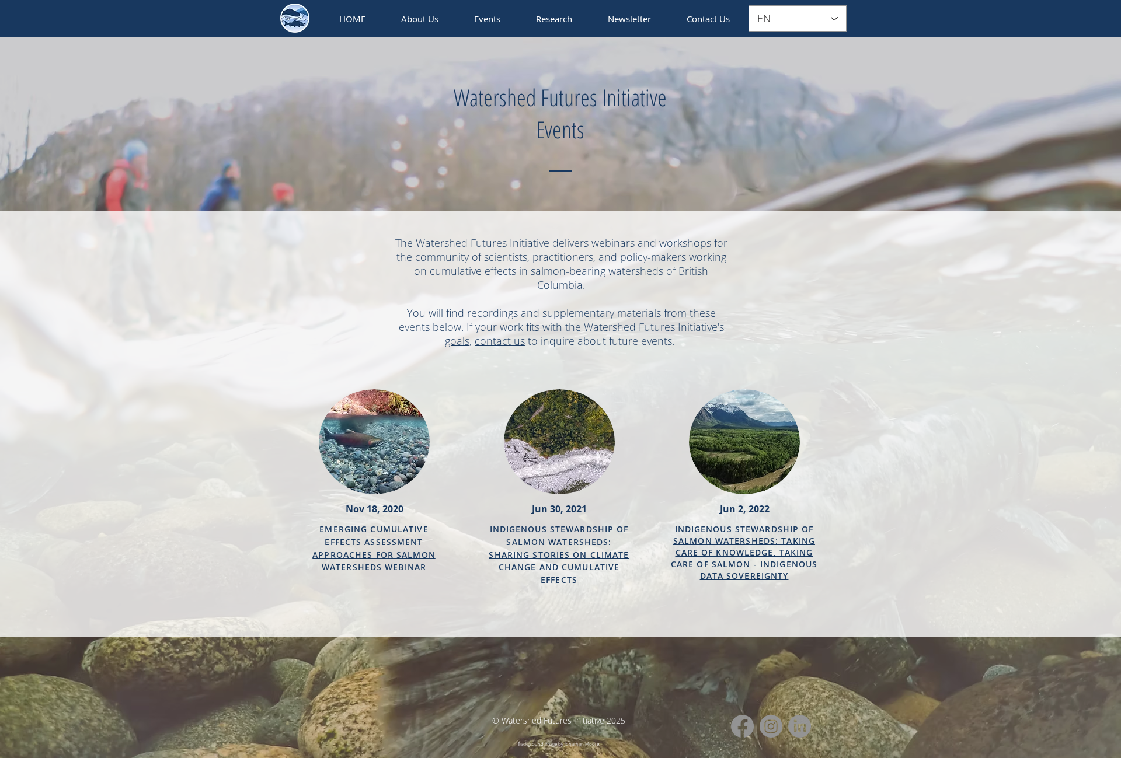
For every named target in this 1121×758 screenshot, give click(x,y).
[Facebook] (742, 726)
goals (457, 341)
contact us (500, 341)
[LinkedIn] (799, 726)
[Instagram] (771, 726)
